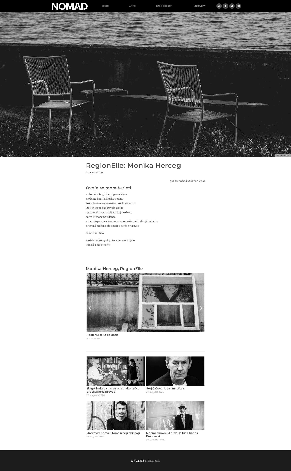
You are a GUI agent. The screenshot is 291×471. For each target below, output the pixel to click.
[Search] (219, 6)
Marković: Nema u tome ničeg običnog (113, 433)
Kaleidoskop (164, 6)
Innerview (199, 6)
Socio (105, 6)
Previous (90, 308)
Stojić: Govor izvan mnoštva (165, 388)
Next (201, 308)
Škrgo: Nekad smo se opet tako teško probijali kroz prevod (113, 390)
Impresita (154, 460)
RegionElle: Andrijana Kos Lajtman (110, 334)
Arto (132, 6)
